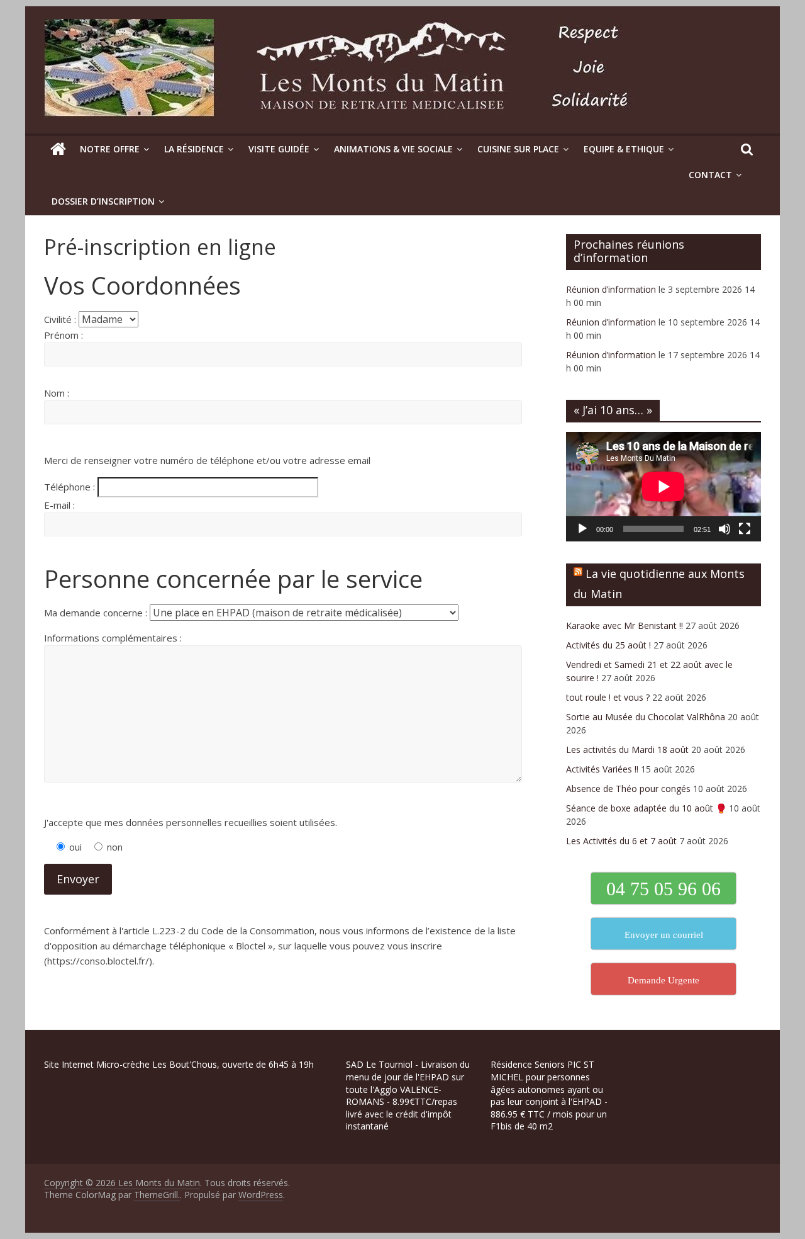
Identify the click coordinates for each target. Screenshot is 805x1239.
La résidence (194, 149)
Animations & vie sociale (393, 149)
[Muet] (724, 529)
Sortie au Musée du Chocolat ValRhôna (645, 717)
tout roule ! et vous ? (608, 697)
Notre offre (110, 149)
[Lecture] (582, 529)
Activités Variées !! (602, 769)
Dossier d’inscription (103, 201)
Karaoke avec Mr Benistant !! (624, 625)
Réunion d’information (611, 289)
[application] (663, 486)
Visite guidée (278, 149)
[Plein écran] (744, 529)
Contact (710, 175)
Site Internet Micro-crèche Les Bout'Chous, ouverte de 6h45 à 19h (179, 1064)
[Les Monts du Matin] (58, 149)
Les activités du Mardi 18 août (627, 749)
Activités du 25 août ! (608, 645)
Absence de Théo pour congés (628, 789)
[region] (163, 1149)
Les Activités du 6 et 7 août (621, 841)
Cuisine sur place (518, 149)
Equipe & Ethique (624, 149)
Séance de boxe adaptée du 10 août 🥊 (646, 808)
